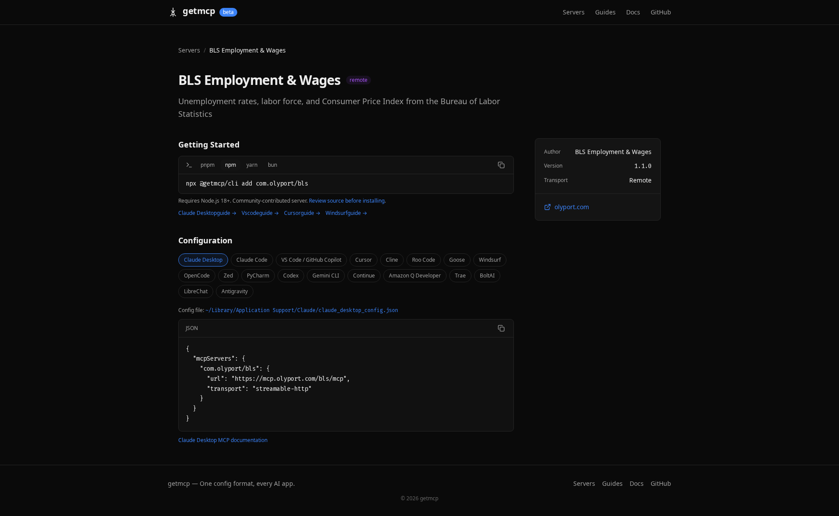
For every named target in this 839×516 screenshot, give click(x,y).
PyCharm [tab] (258, 275)
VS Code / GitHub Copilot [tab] (311, 259)
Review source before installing (347, 200)
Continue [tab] (364, 275)
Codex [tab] (290, 275)
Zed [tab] (228, 275)
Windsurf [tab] (490, 259)
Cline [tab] (392, 259)
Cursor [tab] (363, 259)
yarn (251, 164)
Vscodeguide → (260, 213)
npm (230, 164)
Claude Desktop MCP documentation (222, 440)
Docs (633, 12)
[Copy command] (501, 165)
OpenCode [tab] (197, 275)
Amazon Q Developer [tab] (415, 275)
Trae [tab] (460, 275)
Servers (574, 12)
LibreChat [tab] (196, 291)
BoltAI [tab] (487, 275)
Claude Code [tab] (251, 259)
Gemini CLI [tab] (325, 275)
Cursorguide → (302, 213)
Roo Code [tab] (423, 259)
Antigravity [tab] (235, 291)
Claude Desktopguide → (207, 213)
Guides (605, 12)
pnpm (208, 164)
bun (272, 164)
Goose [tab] (457, 259)
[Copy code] (501, 328)
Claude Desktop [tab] (203, 259)
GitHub (661, 12)
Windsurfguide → (346, 213)
